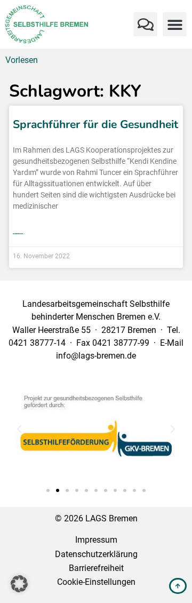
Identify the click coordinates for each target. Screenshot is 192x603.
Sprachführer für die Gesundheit (95, 124)
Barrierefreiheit (96, 568)
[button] (145, 24)
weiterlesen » (19, 234)
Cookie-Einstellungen (96, 582)
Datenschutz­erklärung (96, 554)
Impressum (96, 540)
